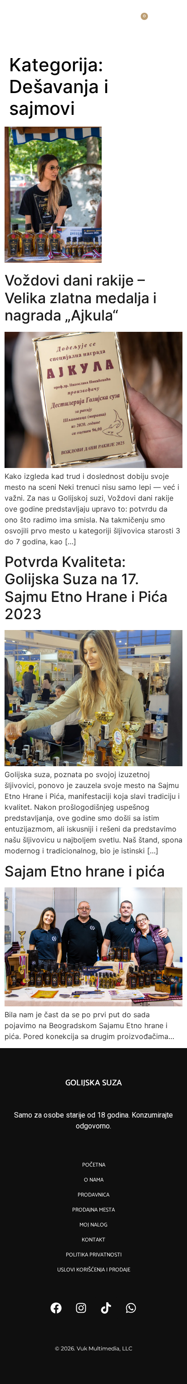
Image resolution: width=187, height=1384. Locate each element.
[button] (174, 21)
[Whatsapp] (131, 1308)
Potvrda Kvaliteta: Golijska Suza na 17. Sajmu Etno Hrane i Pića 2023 (86, 588)
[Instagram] (81, 1308)
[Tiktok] (106, 1308)
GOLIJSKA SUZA (93, 1083)
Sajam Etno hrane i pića (85, 871)
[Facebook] (56, 1308)
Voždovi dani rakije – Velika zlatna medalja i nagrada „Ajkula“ (81, 297)
